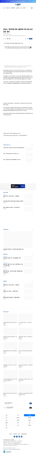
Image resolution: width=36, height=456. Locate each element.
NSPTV (24, 7)
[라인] (9, 38)
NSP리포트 (13, 7)
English (7, 447)
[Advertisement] (18, 19)
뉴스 (4, 7)
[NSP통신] (18, 5)
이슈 (21, 7)
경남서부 (29, 425)
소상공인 (17, 7)
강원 (18, 422)
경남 (18, 425)
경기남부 (29, 420)
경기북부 (6, 422)
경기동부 (18, 420)
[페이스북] (3, 38)
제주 (6, 427)
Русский (14, 447)
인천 (6, 417)
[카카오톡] (7, 38)
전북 (6, 425)
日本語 (9, 447)
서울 (6, 415)
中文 (11, 447)
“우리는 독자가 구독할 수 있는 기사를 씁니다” (18, 1)
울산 (6, 420)
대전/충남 (29, 417)
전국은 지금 (8, 7)
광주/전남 (18, 417)
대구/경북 (29, 415)
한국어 (4, 447)
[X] (5, 38)
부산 (18, 415)
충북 (29, 422)
